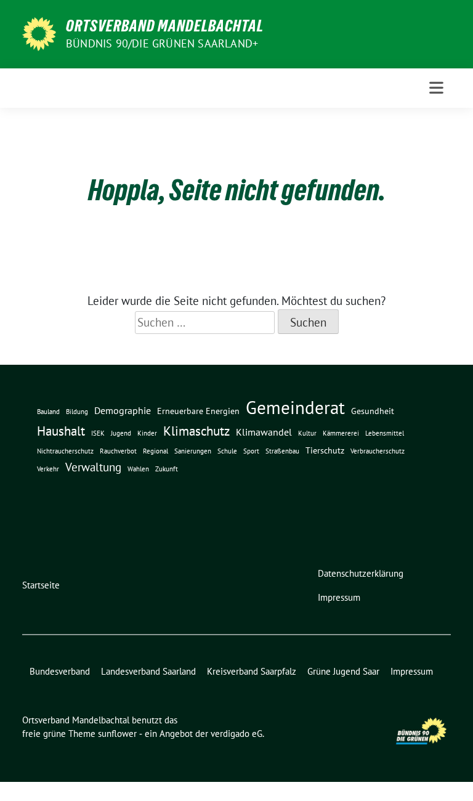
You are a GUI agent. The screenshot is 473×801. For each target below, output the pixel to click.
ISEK (98, 433)
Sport (251, 451)
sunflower (117, 733)
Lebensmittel (384, 433)
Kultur (307, 433)
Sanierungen (192, 451)
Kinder (147, 433)
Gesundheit (372, 411)
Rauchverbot (118, 451)
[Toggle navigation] (436, 88)
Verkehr (48, 469)
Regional (155, 451)
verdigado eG (236, 733)
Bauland (48, 411)
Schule (227, 451)
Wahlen (138, 469)
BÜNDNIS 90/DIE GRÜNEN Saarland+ (162, 43)
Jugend (121, 433)
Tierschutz (324, 450)
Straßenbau (282, 451)
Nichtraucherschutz (65, 451)
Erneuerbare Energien (198, 411)
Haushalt (61, 431)
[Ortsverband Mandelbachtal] (39, 32)
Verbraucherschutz (377, 451)
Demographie (122, 410)
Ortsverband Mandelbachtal (165, 26)
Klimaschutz (196, 431)
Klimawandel (264, 432)
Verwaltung (93, 467)
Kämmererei (341, 433)
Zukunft (166, 469)
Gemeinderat (295, 407)
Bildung (77, 411)
